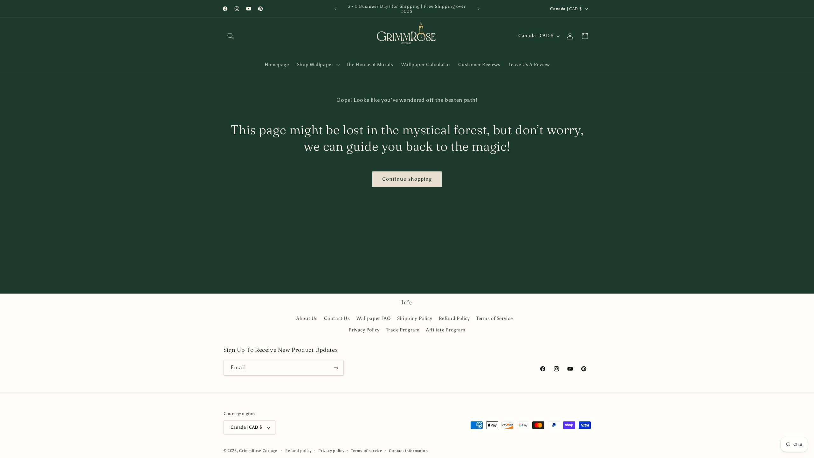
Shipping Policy (414, 318)
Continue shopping (407, 179)
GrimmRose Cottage (258, 450)
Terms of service (366, 450)
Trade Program (402, 330)
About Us (307, 318)
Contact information (408, 450)
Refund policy (298, 450)
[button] (231, 36)
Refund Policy (454, 318)
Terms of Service (494, 318)
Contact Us (337, 318)
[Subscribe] (335, 368)
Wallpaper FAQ (373, 318)
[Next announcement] (479, 8)
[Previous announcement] (335, 8)
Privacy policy (331, 450)
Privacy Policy (364, 330)
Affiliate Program (446, 330)
